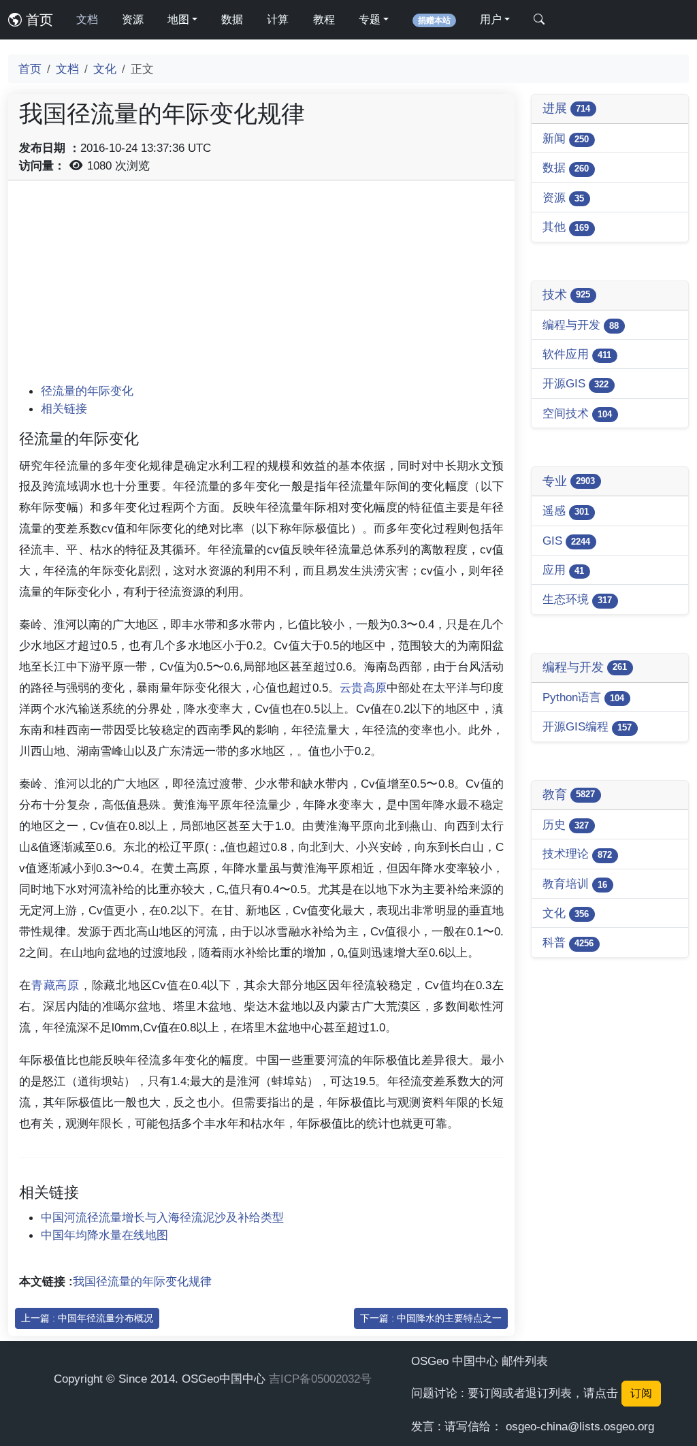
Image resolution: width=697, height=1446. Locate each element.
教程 (324, 19)
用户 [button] (491, 19)
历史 (565, 824)
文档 (87, 19)
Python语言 (583, 697)
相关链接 (64, 408)
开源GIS (575, 383)
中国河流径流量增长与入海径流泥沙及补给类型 (162, 1217)
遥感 (565, 510)
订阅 (641, 1393)
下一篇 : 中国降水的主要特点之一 (431, 1318)
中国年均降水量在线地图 (104, 1235)
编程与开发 (580, 325)
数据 (232, 19)
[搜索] (539, 19)
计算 (278, 19)
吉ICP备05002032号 (320, 1378)
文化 (104, 69)
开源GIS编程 (587, 726)
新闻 (565, 138)
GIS (566, 540)
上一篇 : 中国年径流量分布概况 (87, 1318)
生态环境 (577, 599)
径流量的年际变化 (87, 391)
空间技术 (577, 413)
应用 (563, 570)
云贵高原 (363, 687)
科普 (568, 942)
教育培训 (574, 883)
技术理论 (577, 854)
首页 (37, 19)
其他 (565, 227)
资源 (133, 19)
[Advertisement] (261, 286)
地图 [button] (178, 19)
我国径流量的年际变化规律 (142, 1281)
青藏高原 (55, 985)
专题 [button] (369, 19)
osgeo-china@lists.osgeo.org (580, 1426)
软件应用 (576, 354)
